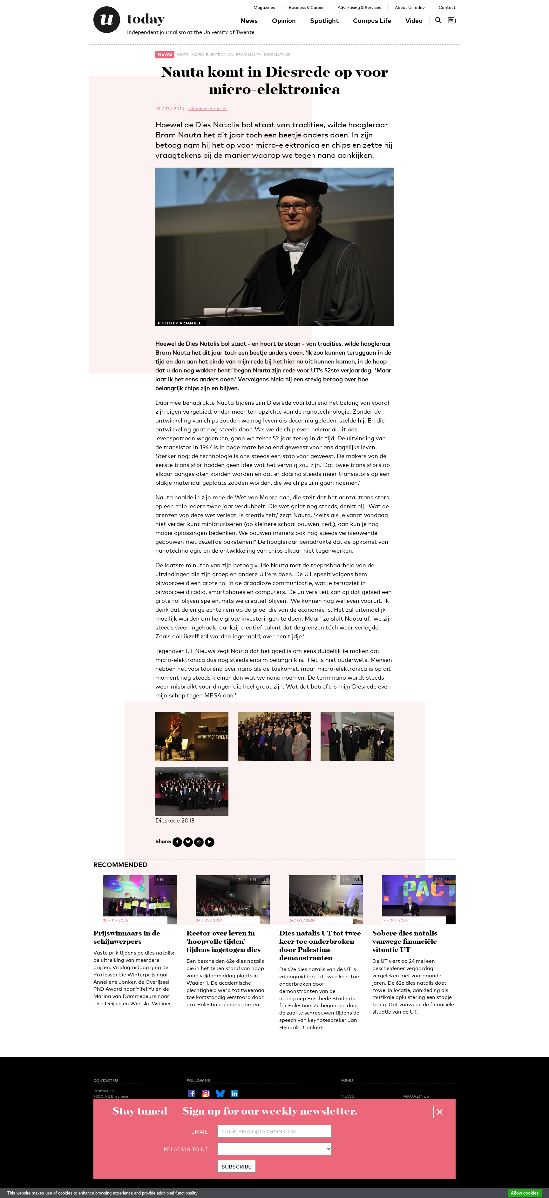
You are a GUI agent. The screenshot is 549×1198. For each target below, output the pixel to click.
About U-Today (410, 7)
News (249, 20)
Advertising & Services (359, 7)
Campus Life (372, 20)
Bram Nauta (248, 54)
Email (199, 1132)
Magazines (264, 7)
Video (414, 20)
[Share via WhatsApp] (199, 842)
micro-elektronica (212, 54)
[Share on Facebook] (177, 842)
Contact (447, 7)
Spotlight (324, 20)
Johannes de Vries (207, 108)
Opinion (284, 20)
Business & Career (306, 7)
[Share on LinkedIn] (209, 842)
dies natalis (277, 54)
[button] (439, 1112)
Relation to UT (186, 1149)
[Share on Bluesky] (188, 842)
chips (183, 54)
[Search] (452, 20)
